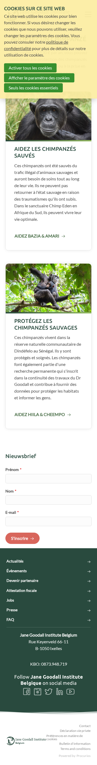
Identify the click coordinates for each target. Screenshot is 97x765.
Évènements (16, 571)
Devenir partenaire (22, 580)
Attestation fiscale (21, 590)
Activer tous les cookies (30, 67)
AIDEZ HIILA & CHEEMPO (40, 414)
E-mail (12, 512)
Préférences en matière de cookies (64, 737)
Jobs (10, 600)
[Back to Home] (26, 740)
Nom (10, 491)
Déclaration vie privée (75, 731)
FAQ (10, 619)
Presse (12, 610)
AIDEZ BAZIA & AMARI (37, 235)
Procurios (84, 756)
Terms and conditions (75, 749)
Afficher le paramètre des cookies (39, 77)
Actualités (14, 561)
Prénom (13, 469)
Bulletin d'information (75, 744)
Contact (85, 726)
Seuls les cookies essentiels (33, 87)
